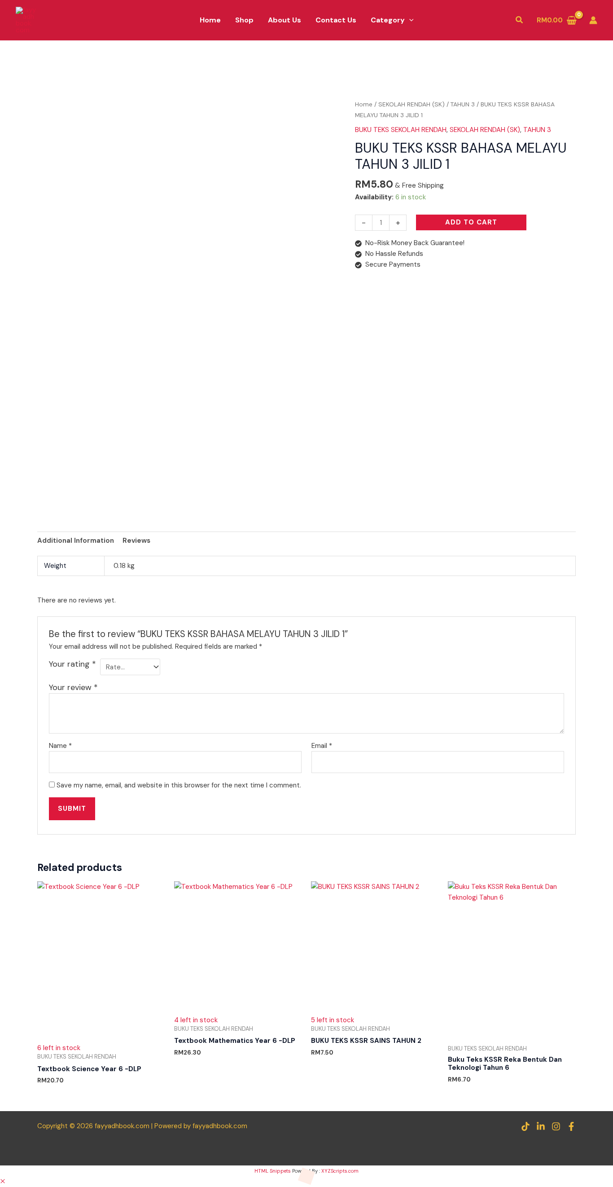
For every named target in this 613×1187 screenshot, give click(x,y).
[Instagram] (556, 1126)
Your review (73, 687)
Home (363, 104)
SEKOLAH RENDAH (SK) (411, 104)
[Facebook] (571, 1126)
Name (60, 745)
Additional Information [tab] (75, 540)
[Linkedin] (540, 1126)
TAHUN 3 (463, 104)
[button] (409, 20)
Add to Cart (471, 222)
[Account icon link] (593, 20)
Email (321, 745)
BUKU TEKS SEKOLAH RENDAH (401, 129)
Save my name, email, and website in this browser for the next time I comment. (179, 785)
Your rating (72, 664)
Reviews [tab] (136, 540)
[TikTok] (525, 1126)
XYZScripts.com (340, 1171)
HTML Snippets (272, 1171)
